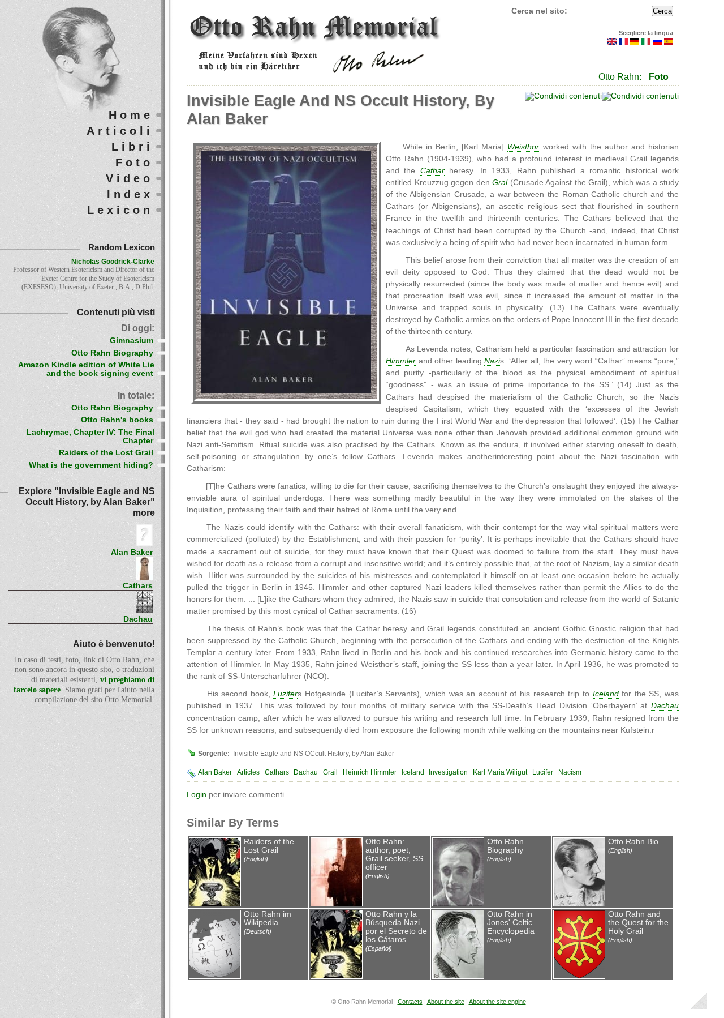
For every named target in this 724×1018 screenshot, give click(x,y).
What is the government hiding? (91, 465)
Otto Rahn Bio (633, 841)
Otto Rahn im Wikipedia (267, 918)
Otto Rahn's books (117, 420)
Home (131, 115)
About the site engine (497, 1001)
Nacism (569, 772)
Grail (330, 772)
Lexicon (120, 210)
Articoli (120, 131)
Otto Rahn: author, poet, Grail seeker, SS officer (394, 854)
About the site (445, 1001)
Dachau (306, 772)
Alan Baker (215, 772)
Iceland (413, 772)
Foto (659, 77)
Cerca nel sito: (540, 11)
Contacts (410, 1001)
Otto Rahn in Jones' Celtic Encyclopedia (511, 922)
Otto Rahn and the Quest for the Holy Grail (638, 922)
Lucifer (542, 772)
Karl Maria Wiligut (500, 772)
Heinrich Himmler (370, 772)
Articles (248, 772)
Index (130, 194)
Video (129, 178)
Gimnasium (131, 340)
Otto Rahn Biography (505, 845)
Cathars (277, 772)
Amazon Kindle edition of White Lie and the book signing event (86, 369)
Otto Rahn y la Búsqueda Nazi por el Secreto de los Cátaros (396, 927)
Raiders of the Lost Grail (269, 845)
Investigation (448, 772)
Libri (132, 146)
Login (196, 794)
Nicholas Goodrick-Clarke (112, 262)
